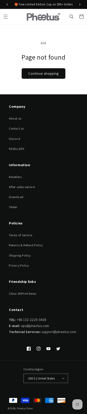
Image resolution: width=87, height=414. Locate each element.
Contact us (16, 128)
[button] (5, 17)
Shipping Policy (20, 255)
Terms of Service (20, 235)
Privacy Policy (19, 265)
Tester (13, 207)
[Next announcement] (79, 4)
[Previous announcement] (7, 4)
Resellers (15, 177)
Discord (14, 139)
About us (15, 118)
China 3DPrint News (22, 294)
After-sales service (22, 187)
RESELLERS (16, 149)
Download (16, 197)
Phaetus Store (25, 408)
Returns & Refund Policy (26, 245)
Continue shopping (43, 73)
